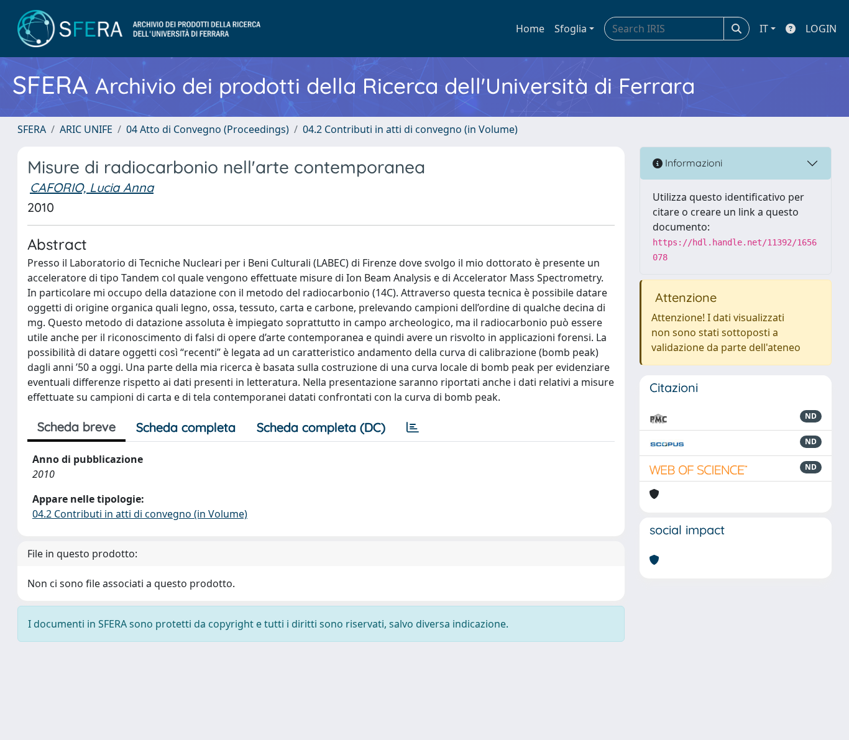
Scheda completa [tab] (186, 427)
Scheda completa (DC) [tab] (321, 427)
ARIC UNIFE (86, 129)
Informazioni (692, 163)
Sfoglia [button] (570, 28)
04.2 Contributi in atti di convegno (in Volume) (410, 129)
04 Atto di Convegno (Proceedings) (207, 129)
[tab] (412, 427)
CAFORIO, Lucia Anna (92, 187)
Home (530, 28)
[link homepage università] (138, 28)
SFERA (31, 129)
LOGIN (821, 28)
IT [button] (764, 28)
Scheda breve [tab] (76, 426)
